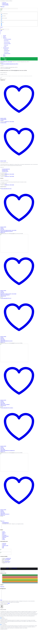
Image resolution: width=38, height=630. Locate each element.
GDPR (3, 546)
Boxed (3, 586)
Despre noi (4, 532)
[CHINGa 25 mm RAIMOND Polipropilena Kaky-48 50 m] (9, 63)
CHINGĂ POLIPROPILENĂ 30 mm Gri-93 (6, 340)
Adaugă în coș (2, 232)
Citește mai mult (3, 405)
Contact (3, 539)
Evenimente (4, 537)
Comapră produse (3, 119)
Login (1, 30)
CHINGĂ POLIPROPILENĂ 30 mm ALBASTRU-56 (7, 450)
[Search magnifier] (1, 10)
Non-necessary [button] (2, 623)
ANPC (3, 547)
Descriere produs (5, 170)
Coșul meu (4, 544)
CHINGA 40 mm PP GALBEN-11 (5, 404)
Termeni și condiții (5, 545)
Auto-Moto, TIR (2, 230)
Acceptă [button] (2, 603)
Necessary (3, 618)
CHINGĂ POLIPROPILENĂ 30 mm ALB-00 (6, 231)
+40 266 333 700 (8, 558)
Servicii (3, 533)
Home (1, 61)
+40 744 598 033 (7, 559)
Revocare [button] (5, 603)
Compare (1, 120)
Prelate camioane (8, 230)
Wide (1, 586)
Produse (3, 531)
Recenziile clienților (5, 171)
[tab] (20, 169)
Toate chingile (9, 61)
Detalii (9, 603)
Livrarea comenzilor (5, 536)
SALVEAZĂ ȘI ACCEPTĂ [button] (3, 629)
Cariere (3, 538)
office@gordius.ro (7, 561)
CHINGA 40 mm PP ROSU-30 (4, 294)
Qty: (1, 77)
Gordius (7, 568)
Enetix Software (14, 568)
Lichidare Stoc (5, 61)
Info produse (4, 535)
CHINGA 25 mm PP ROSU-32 (4, 514)
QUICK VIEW (2, 229)
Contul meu (4, 543)
